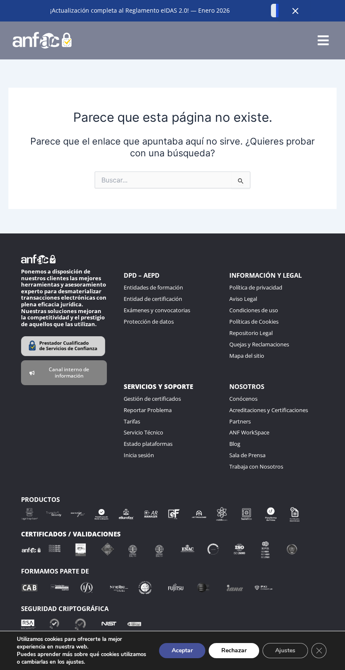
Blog (234, 444)
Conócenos (243, 398)
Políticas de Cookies (254, 321)
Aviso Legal (243, 299)
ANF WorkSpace (249, 432)
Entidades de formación (153, 287)
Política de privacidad (255, 287)
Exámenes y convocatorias (157, 310)
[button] (322, 40)
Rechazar (234, 650)
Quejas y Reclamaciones (259, 344)
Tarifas (132, 421)
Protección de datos (149, 321)
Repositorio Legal (251, 333)
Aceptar (182, 650)
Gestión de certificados (152, 398)
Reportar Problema (148, 410)
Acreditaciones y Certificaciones (268, 410)
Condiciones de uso (253, 310)
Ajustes (285, 650)
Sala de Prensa (247, 455)
